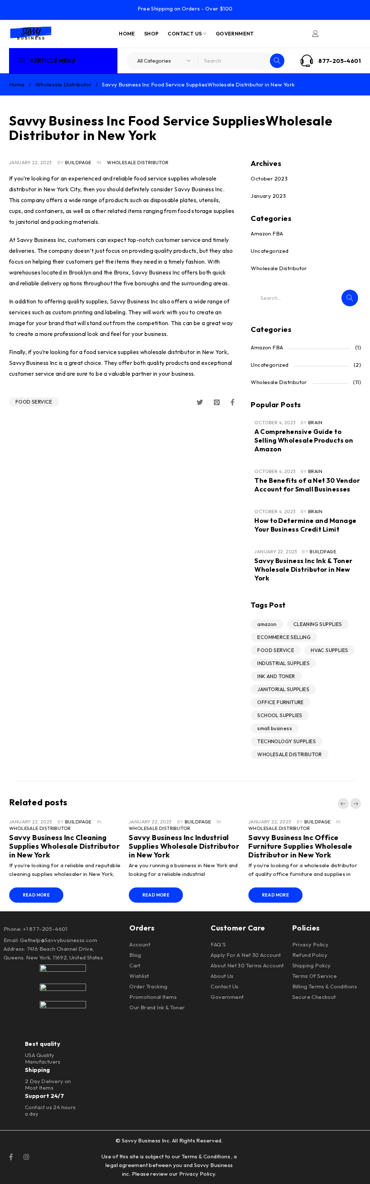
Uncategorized (269, 250)
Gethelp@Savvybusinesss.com (58, 940)
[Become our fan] (11, 1156)
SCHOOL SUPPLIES (279, 715)
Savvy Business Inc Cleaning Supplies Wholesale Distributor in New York (64, 846)
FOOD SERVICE (34, 402)
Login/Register (315, 34)
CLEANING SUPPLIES (317, 624)
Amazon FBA (267, 233)
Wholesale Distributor (63, 84)
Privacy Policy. (197, 1173)
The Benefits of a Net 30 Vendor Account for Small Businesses (307, 484)
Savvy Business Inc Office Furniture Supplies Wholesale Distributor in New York (300, 846)
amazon (266, 624)
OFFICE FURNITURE (280, 702)
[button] (343, 803)
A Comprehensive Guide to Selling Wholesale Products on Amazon (303, 440)
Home (17, 84)
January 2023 (268, 195)
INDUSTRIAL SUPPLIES (283, 663)
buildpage (78, 162)
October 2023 (269, 178)
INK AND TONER (276, 676)
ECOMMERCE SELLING (284, 637)
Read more (36, 895)
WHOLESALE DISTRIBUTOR (289, 754)
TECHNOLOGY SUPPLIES (286, 741)
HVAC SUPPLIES (329, 650)
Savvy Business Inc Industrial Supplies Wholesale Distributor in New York (184, 846)
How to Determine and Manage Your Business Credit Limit (305, 524)
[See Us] (26, 1156)
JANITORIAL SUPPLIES (283, 689)
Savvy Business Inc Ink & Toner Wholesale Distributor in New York (303, 569)
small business (274, 728)
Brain (315, 422)
